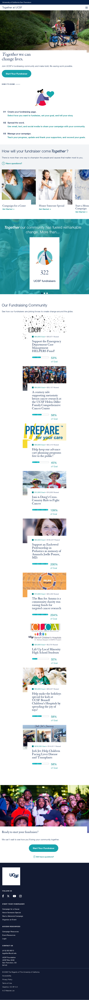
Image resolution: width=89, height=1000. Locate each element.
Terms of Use (7, 983)
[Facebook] (4, 896)
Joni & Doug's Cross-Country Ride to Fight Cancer (45, 500)
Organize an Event (9, 920)
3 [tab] (47, 293)
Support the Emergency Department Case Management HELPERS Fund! (46, 346)
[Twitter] (9, 896)
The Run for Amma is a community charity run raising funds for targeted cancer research (46, 603)
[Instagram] (21, 896)
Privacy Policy (7, 979)
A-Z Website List (8, 991)
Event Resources (8, 935)
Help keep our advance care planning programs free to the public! (46, 453)
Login (4, 939)
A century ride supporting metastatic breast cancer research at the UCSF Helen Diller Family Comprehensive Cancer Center (46, 400)
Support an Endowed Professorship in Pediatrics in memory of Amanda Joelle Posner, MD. (46, 551)
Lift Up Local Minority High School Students (46, 650)
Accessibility (6, 976)
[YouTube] (16, 896)
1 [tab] (42, 293)
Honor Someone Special (11, 912)
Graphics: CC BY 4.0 (10, 987)
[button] (86, 8)
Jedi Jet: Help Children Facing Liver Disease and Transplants (46, 754)
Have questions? (14, 163)
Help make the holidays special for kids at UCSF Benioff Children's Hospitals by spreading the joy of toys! (46, 702)
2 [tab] (44, 293)
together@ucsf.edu (9, 953)
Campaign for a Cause (10, 909)
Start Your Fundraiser (16, 73)
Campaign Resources (10, 931)
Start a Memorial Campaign (12, 916)
